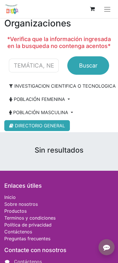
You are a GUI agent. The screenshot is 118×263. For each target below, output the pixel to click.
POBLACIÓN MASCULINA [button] (41, 112)
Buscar (88, 65)
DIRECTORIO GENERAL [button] (39, 125)
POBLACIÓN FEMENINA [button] (39, 99)
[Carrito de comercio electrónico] (92, 9)
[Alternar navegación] (107, 9)
